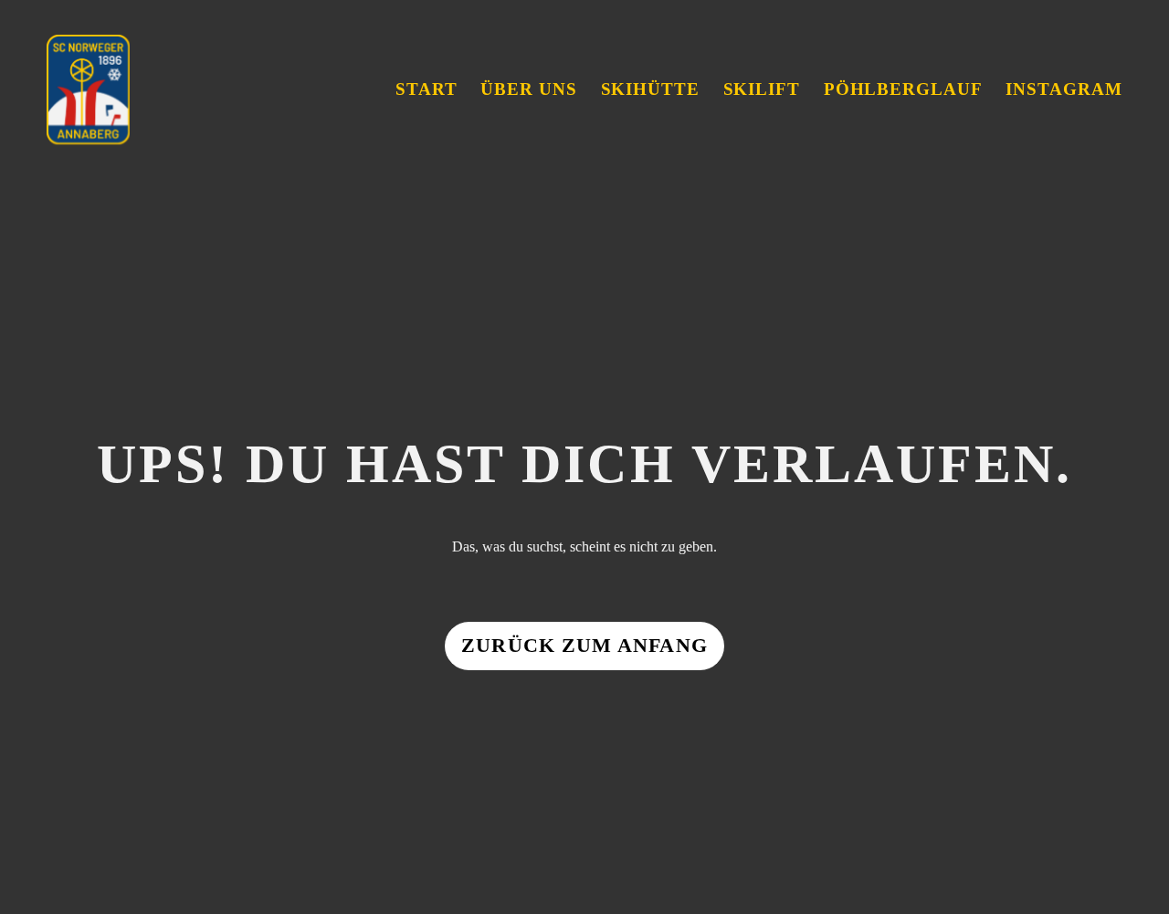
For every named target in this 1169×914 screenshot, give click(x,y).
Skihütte (650, 89)
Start (426, 89)
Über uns (528, 89)
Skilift (762, 89)
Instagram (1064, 89)
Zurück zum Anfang (584, 646)
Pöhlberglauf (903, 89)
